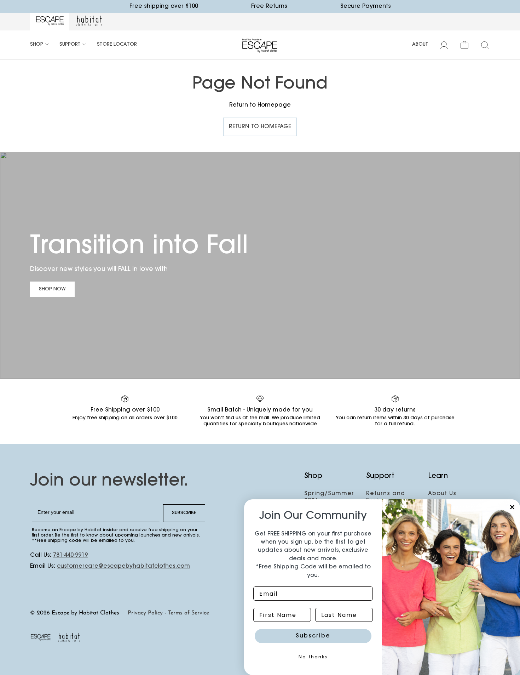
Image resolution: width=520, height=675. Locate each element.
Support (70, 44)
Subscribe (313, 636)
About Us (442, 494)
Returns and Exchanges (385, 497)
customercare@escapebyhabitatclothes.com (123, 566)
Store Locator (117, 44)
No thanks (313, 657)
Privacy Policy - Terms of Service (168, 613)
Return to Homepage (260, 127)
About (420, 44)
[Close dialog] (512, 507)
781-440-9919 (70, 555)
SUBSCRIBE (184, 513)
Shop (36, 44)
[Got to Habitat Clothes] (89, 22)
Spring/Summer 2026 (329, 497)
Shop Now (52, 289)
